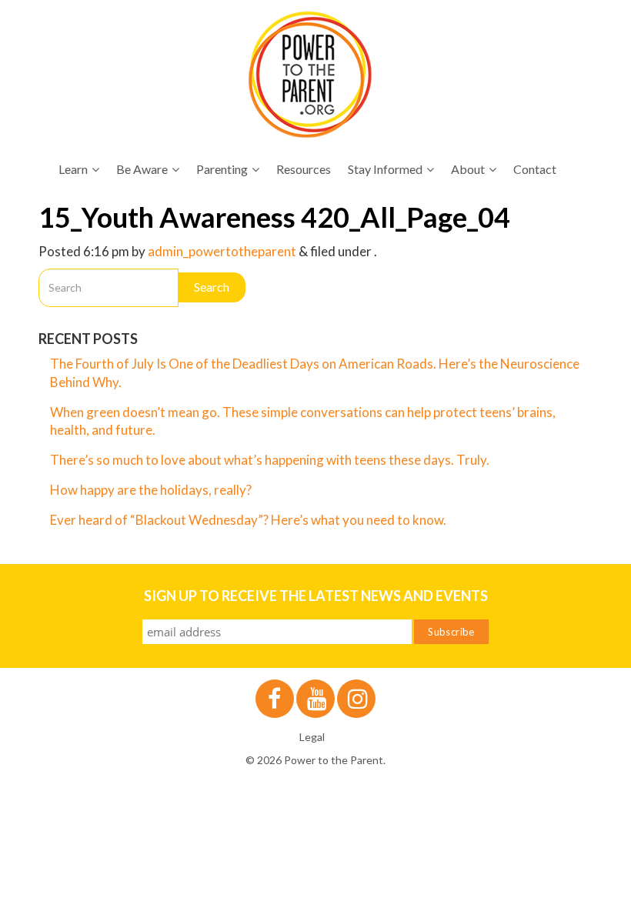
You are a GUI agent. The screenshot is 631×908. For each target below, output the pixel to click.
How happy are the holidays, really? (151, 490)
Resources (303, 169)
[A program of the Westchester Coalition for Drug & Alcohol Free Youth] (310, 74)
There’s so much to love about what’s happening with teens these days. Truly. (271, 460)
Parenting (222, 169)
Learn (73, 169)
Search (211, 286)
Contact (534, 169)
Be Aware (142, 169)
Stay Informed (385, 169)
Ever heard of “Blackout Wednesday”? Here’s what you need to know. (248, 520)
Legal (312, 736)
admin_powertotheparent (222, 251)
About (468, 169)
